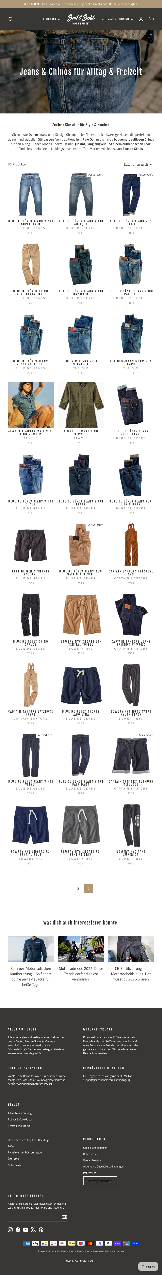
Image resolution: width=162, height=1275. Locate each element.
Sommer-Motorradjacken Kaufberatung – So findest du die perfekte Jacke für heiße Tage (31, 976)
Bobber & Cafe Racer (20, 1119)
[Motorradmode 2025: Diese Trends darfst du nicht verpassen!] (81, 949)
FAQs (11, 1146)
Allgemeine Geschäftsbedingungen (103, 1166)
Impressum (89, 1173)
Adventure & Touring (20, 1113)
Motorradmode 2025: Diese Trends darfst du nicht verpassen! (81, 973)
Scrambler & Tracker (19, 1126)
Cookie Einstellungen (95, 1148)
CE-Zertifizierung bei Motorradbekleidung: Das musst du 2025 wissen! (131, 973)
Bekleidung (50, 19)
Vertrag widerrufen (100, 1181)
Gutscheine (14, 1165)
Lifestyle (124, 19)
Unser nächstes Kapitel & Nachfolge (29, 1140)
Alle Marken (109, 19)
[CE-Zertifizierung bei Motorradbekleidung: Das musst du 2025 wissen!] (131, 949)
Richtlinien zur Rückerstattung (25, 1152)
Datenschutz (90, 1154)
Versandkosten (92, 1160)
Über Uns (13, 1159)
